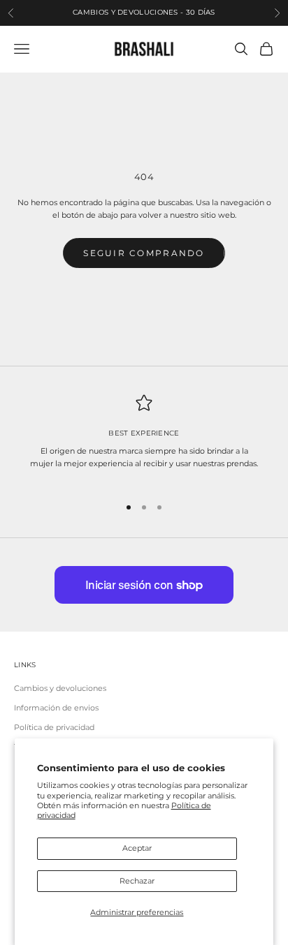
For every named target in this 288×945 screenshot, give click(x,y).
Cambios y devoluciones (60, 688)
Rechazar (137, 881)
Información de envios (56, 708)
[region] (144, 438)
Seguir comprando (143, 253)
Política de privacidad (54, 727)
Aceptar (137, 848)
